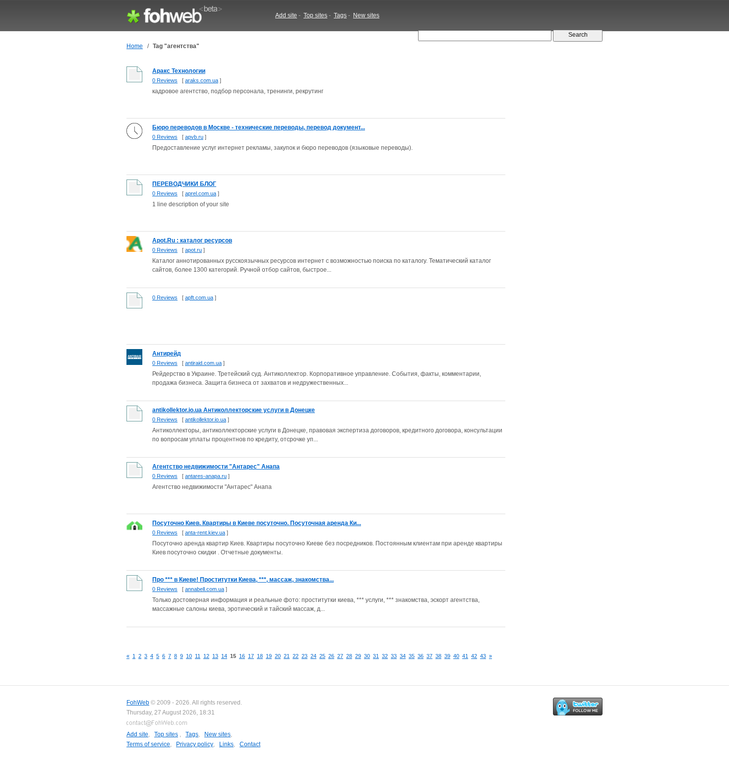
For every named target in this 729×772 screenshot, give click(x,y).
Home (134, 46)
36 (421, 656)
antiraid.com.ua (203, 363)
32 (385, 656)
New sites (366, 15)
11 (197, 656)
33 (394, 656)
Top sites (315, 15)
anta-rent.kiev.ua (205, 532)
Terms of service (148, 744)
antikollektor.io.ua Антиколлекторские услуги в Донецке (233, 410)
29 (358, 656)
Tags (340, 15)
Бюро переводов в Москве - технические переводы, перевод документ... (258, 127)
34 (403, 656)
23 (304, 656)
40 (456, 656)
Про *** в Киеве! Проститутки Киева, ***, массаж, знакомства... (243, 579)
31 (376, 656)
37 (429, 656)
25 (322, 656)
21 (287, 656)
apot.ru (193, 250)
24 (313, 656)
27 (340, 656)
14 (224, 656)
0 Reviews (165, 80)
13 (215, 656)
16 (242, 656)
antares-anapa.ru (206, 476)
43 (483, 656)
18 (260, 656)
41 (465, 656)
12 (206, 656)
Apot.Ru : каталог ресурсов (192, 240)
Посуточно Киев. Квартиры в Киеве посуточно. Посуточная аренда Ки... (256, 523)
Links (226, 744)
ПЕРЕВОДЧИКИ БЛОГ (184, 183)
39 (447, 656)
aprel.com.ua (200, 193)
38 (438, 656)
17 (251, 656)
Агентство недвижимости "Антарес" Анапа (216, 466)
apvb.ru (194, 137)
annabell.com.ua (204, 589)
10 (189, 656)
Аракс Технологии (178, 70)
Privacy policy (194, 744)
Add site (286, 15)
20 (278, 656)
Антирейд (166, 353)
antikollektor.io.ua (205, 419)
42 (474, 656)
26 (331, 656)
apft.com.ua (199, 297)
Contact (250, 744)
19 (269, 656)
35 (412, 656)
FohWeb (137, 702)
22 (296, 656)
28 (349, 656)
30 (367, 656)
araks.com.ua (201, 80)
